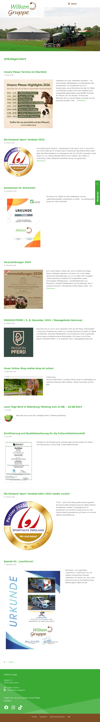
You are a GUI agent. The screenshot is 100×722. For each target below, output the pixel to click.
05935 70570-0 (13, 688)
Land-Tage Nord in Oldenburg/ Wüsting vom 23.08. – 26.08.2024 (43, 406)
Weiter (12, 662)
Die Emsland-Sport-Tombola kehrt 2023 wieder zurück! (37, 493)
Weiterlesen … (82, 100)
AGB (68, 717)
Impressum (43, 717)
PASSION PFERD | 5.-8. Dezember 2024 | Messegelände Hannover (43, 320)
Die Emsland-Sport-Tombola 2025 (24, 139)
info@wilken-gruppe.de (16, 690)
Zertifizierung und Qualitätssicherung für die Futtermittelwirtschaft (44, 433)
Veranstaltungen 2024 (17, 262)
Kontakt (34, 717)
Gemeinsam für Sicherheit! (20, 187)
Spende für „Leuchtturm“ (19, 561)
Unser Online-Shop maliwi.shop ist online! (29, 368)
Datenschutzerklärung (57, 717)
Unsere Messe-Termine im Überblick (25, 71)
